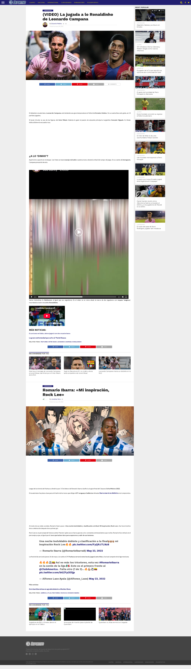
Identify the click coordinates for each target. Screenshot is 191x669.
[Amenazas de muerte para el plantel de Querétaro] (80, 609)
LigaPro (32, 2)
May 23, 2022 (95, 550)
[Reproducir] (32, 297)
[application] (79, 232)
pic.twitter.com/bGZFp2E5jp (57, 572)
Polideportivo (92, 2)
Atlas (49, 593)
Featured (44, 342)
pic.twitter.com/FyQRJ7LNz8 (90, 544)
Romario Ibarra (73, 593)
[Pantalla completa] (126, 297)
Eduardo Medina (56, 23)
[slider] (77, 296)
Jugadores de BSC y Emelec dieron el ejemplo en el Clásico (42, 623)
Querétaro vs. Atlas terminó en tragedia (113, 622)
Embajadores (79, 2)
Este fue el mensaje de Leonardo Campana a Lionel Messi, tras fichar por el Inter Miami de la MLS (44, 373)
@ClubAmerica (48, 569)
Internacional (53, 2)
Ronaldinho (76, 342)
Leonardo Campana (64, 342)
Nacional (41, 2)
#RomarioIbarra (109, 562)
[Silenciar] (123, 297)
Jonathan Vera (56, 399)
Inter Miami (52, 342)
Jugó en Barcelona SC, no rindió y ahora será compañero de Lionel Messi (78, 372)
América (44, 593)
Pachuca (64, 593)
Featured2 (56, 593)
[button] (79, 232)
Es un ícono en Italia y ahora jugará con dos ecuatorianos (49, 333)
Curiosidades (66, 2)
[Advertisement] (80, 102)
